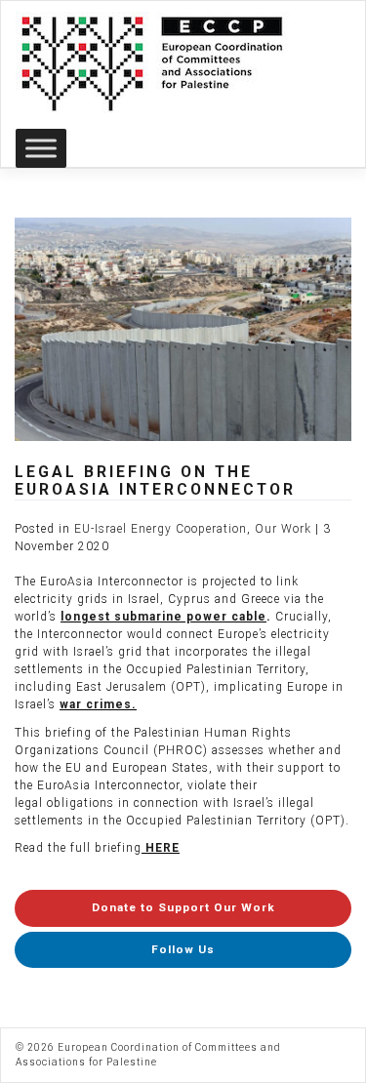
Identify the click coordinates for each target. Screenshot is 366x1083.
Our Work (283, 529)
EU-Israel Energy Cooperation (160, 529)
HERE (162, 848)
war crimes (96, 704)
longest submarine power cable (163, 616)
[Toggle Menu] (41, 148)
